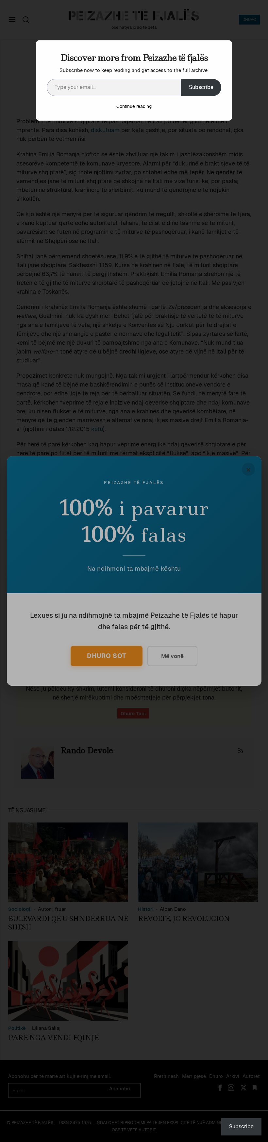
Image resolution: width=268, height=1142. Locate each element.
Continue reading (134, 106)
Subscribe (201, 87)
